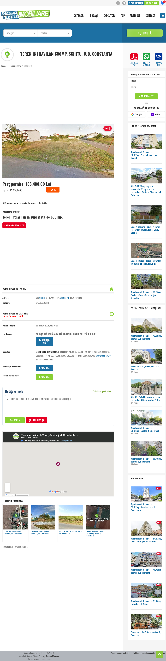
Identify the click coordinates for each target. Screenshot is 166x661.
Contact (150, 15)
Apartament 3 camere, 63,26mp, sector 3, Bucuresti (145, 429)
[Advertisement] (82, 94)
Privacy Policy (38, 656)
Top (122, 15)
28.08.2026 (151, 3)
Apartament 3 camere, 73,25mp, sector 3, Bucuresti (146, 337)
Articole (135, 15)
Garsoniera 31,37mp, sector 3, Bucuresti (145, 368)
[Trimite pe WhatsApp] (146, 56)
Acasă (3, 65)
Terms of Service (52, 656)
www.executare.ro (103, 355)
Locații (94, 15)
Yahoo (156, 114)
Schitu (42, 297)
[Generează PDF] (134, 56)
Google (138, 114)
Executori (109, 15)
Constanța (28, 65)
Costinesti (64, 297)
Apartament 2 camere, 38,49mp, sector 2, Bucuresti (146, 460)
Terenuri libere (15, 65)
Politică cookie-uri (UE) (120, 652)
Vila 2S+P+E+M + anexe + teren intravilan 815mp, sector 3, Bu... (146, 399)
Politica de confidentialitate (144, 652)
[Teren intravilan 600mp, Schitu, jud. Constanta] (58, 151)
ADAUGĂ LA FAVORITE (14, 225)
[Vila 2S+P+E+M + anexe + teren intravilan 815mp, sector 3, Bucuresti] (146, 387)
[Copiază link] (158, 56)
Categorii (79, 15)
